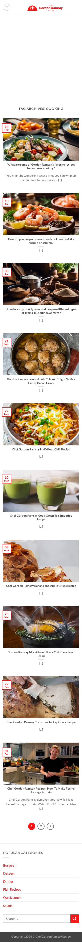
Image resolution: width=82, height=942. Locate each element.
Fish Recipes (12, 889)
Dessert (9, 873)
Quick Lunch (12, 897)
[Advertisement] (41, 57)
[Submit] (74, 918)
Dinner (8, 881)
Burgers (9, 865)
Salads (7, 906)
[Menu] (7, 7)
